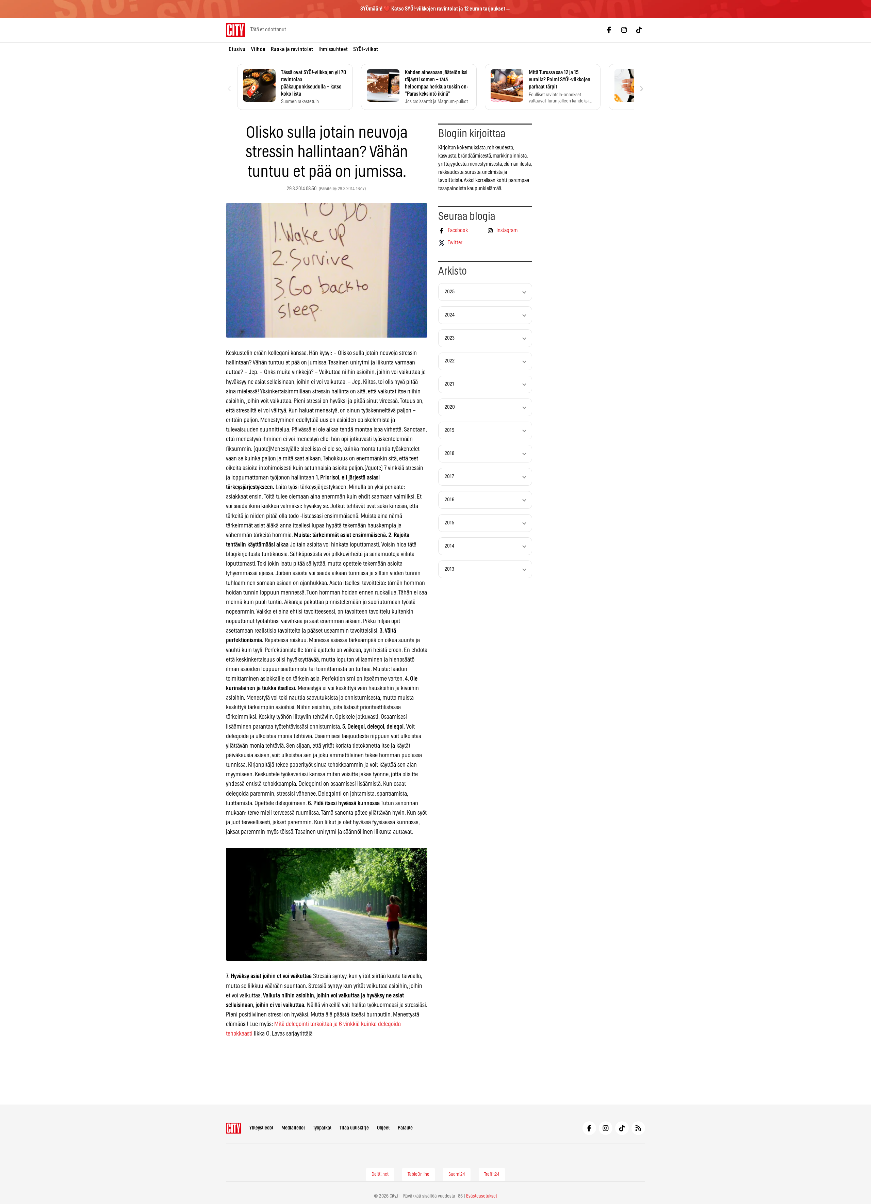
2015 (449, 522)
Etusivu (237, 49)
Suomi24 (456, 1174)
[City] (233, 1128)
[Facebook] (609, 30)
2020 (450, 407)
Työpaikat (322, 1127)
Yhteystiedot (261, 1127)
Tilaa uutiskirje (354, 1127)
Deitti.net (380, 1174)
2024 (450, 315)
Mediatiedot (293, 1127)
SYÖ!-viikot (365, 49)
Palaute (405, 1127)
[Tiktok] (639, 30)
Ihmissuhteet (333, 49)
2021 (449, 384)
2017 (449, 476)
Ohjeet (383, 1127)
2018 (450, 453)
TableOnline (418, 1174)
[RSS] (638, 1128)
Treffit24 (491, 1174)
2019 (450, 430)
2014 (449, 546)
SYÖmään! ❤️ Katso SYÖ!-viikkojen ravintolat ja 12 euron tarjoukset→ (435, 9)
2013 (449, 569)
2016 (450, 499)
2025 (450, 291)
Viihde (258, 49)
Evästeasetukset (481, 1196)
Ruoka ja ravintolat (292, 49)
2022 (450, 360)
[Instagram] (624, 30)
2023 (450, 338)
